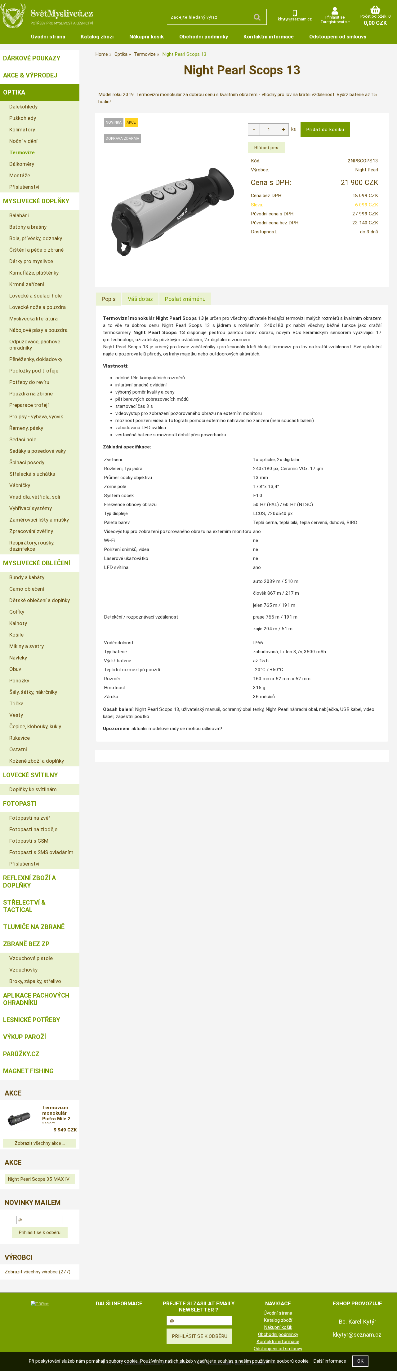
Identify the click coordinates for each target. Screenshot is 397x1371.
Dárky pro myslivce (31, 261)
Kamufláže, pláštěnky (34, 273)
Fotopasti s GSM (28, 841)
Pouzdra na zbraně (31, 393)
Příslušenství (24, 187)
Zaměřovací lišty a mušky (39, 520)
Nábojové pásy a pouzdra (38, 330)
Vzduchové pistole (31, 958)
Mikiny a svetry (26, 646)
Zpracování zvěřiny (31, 531)
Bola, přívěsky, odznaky (35, 238)
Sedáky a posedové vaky (37, 451)
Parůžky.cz (21, 1054)
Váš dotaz (140, 299)
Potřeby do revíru (29, 382)
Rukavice (19, 738)
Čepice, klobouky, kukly (35, 726)
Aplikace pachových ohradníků (36, 999)
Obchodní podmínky (203, 36)
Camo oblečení (26, 589)
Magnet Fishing (28, 1071)
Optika (14, 92)
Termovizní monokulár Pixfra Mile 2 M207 (56, 1114)
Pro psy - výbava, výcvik (36, 416)
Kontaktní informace (268, 36)
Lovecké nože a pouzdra (37, 307)
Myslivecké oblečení (36, 563)
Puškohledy (22, 118)
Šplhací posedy (26, 462)
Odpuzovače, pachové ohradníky (34, 344)
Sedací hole (22, 439)
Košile (16, 635)
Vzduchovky (23, 970)
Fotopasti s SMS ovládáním (41, 852)
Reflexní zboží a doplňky (29, 881)
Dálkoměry (21, 164)
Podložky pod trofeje (33, 371)
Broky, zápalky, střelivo (35, 981)
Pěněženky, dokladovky (35, 359)
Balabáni (19, 215)
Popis (109, 299)
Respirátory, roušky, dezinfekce (31, 546)
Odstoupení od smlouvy (337, 36)
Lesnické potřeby (31, 1020)
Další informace (329, 1361)
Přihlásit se (335, 17)
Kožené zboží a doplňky (36, 761)
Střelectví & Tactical (24, 906)
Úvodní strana (48, 36)
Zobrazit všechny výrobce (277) (37, 1272)
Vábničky (19, 485)
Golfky (16, 612)
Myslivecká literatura (33, 318)
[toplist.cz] (40, 1304)
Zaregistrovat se (335, 22)
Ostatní (18, 749)
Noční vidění (23, 141)
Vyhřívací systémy (30, 508)
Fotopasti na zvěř (29, 818)
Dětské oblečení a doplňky (39, 600)
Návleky (18, 658)
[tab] (108, 299)
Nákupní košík (146, 36)
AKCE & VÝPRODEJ (30, 75)
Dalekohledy (23, 107)
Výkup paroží (24, 1037)
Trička (16, 703)
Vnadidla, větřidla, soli (34, 497)
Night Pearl (366, 170)
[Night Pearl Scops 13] (172, 211)
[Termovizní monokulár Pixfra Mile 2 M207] (19, 1119)
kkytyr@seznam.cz (295, 19)
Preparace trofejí (29, 405)
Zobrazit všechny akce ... (40, 1143)
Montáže (19, 175)
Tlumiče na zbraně (34, 927)
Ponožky (19, 680)
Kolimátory (22, 129)
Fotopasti (20, 803)
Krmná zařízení (26, 284)
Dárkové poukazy (31, 58)
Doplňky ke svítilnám (33, 789)
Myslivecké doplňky (36, 201)
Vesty (16, 715)
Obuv (15, 669)
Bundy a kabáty (26, 577)
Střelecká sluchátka (32, 474)
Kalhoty (18, 623)
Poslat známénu (185, 299)
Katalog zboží (97, 36)
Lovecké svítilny (30, 775)
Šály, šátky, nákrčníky (33, 692)
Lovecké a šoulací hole (35, 296)
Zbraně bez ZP (26, 944)
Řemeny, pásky (26, 428)
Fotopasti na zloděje (33, 829)
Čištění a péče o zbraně (36, 250)
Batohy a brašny (28, 227)
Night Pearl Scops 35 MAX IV (38, 1179)
